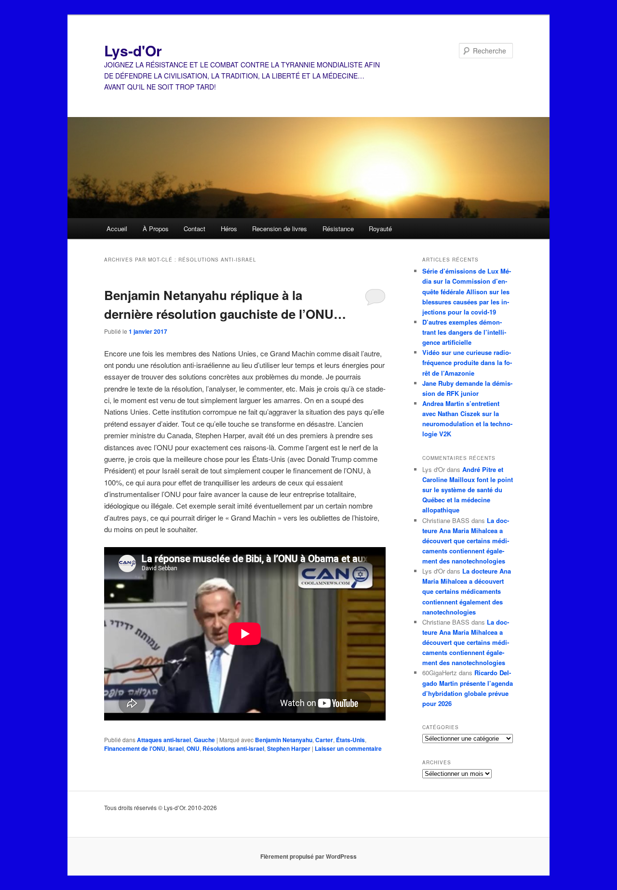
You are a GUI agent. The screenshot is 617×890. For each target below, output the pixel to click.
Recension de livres (279, 228)
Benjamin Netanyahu (283, 739)
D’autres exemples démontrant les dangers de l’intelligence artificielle (464, 332)
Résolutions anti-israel (233, 748)
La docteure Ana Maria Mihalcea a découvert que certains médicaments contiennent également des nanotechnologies (465, 541)
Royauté (380, 228)
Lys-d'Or (133, 50)
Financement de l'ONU (134, 748)
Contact (194, 228)
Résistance (338, 228)
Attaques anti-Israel (164, 739)
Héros (229, 228)
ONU (193, 748)
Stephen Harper (288, 748)
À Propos (156, 228)
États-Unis (350, 739)
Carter (324, 739)
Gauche (204, 739)
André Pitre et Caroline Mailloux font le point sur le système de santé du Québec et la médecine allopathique (467, 490)
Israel (176, 748)
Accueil (117, 228)
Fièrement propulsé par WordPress (308, 856)
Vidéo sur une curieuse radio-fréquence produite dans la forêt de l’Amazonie (467, 362)
